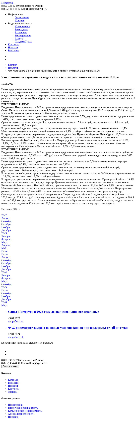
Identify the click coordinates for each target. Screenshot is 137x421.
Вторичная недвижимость (23, 407)
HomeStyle (7, 2)
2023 (4, 233)
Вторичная (21, 32)
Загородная (21, 29)
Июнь (4, 251)
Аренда (19, 38)
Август (5, 218)
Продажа (13, 416)
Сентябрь (6, 221)
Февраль (6, 239)
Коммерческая (23, 35)
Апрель (5, 245)
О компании (22, 17)
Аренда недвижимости (21, 413)
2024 (4, 272)
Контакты (13, 44)
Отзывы (12, 391)
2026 (4, 302)
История (19, 20)
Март (4, 242)
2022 (4, 215)
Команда (13, 379)
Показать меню (10, 366)
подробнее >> (16, 321)
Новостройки (22, 26)
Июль (4, 254)
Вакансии (13, 50)
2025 (4, 287)
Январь (5, 236)
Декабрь (6, 230)
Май (3, 248)
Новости (13, 47)
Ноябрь (5, 227)
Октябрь (6, 224)
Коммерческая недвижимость (25, 410)
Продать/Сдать (23, 41)
